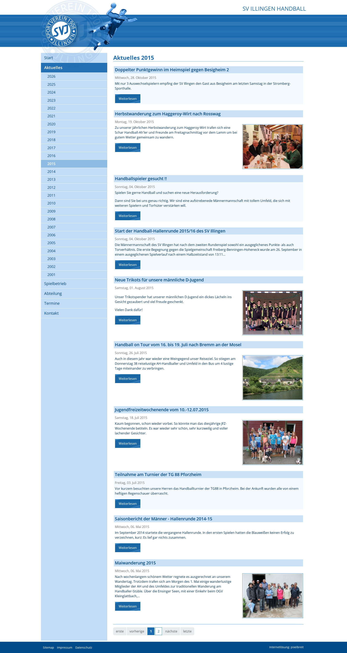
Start (48, 57)
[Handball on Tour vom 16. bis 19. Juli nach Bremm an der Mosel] (272, 377)
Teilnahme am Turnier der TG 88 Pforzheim (158, 474)
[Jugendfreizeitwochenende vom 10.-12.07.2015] (272, 442)
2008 (51, 219)
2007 (51, 227)
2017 (51, 147)
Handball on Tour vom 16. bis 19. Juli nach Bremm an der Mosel (178, 344)
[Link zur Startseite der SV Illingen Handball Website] (61, 31)
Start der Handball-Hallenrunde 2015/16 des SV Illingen (170, 231)
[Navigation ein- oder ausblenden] (173, 17)
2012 (51, 187)
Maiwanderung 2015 (135, 563)
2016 (51, 155)
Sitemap (48, 647)
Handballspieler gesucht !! (141, 178)
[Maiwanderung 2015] (272, 595)
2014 (51, 171)
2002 (51, 266)
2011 (51, 195)
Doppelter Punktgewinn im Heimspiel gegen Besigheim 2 (172, 69)
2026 (51, 76)
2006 (51, 234)
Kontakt (51, 313)
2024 (51, 92)
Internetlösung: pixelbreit (286, 647)
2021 (51, 116)
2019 (51, 131)
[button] (341, 640)
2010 (51, 203)
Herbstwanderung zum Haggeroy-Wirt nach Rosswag (168, 114)
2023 (51, 100)
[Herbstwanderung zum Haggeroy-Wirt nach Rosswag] (272, 146)
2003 (51, 258)
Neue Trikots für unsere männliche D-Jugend (159, 280)
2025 (51, 84)
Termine (52, 303)
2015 (51, 163)
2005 (51, 242)
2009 (51, 211)
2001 (51, 274)
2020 (51, 124)
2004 (51, 250)
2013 (51, 179)
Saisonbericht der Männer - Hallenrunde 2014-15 (163, 519)
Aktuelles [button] (53, 67)
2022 (51, 108)
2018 (51, 139)
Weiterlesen (128, 98)
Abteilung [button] (53, 293)
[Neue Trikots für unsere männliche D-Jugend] (272, 312)
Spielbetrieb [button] (55, 283)
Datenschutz (83, 647)
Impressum (64, 647)
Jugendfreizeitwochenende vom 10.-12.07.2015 (162, 409)
